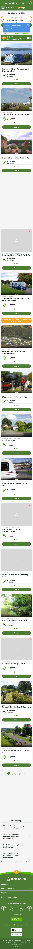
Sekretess (28, 940)
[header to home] (9, 2)
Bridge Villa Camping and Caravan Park (14, 530)
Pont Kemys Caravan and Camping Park (14, 352)
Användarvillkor (8, 940)
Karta (13, 8)
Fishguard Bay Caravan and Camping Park (15, 70)
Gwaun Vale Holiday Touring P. (15, 751)
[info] (20, 39)
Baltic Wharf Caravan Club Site (14, 485)
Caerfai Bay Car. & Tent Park (15, 114)
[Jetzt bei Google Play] (16, 934)
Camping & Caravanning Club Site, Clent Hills (16, 299)
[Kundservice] (23, 3)
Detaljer (16, 83)
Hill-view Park (8, 440)
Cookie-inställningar (10, 942)
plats (17, 79)
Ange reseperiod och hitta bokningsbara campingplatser (16, 320)
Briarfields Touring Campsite (15, 158)
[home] (16, 878)
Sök (7, 8)
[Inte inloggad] (29, 3)
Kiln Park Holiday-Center (14, 663)
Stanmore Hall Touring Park (15, 397)
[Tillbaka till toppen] (16, 872)
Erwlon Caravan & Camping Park (15, 576)
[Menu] (3, 7)
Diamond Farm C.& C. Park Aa (16, 255)
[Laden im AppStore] (16, 930)
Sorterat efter (9, 33)
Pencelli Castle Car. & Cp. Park (16, 707)
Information (19, 940)
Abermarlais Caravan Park (14, 620)
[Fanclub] (21, 8)
